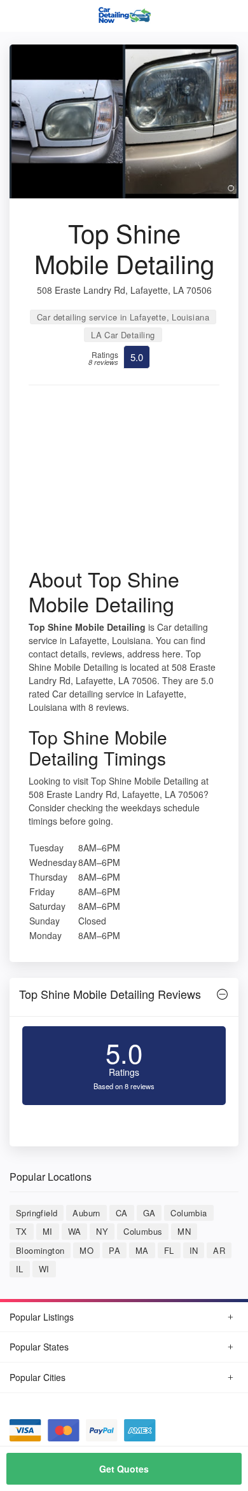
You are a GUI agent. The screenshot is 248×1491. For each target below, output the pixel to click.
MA (142, 1250)
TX (21, 1231)
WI (44, 1269)
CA (122, 1213)
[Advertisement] (124, 480)
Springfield (36, 1213)
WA (74, 1231)
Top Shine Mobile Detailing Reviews (110, 994)
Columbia (188, 1213)
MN (184, 1231)
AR (219, 1250)
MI (48, 1231)
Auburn (86, 1213)
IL (20, 1269)
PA (114, 1250)
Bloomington (40, 1250)
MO (86, 1250)
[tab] (124, 997)
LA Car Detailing (123, 335)
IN (193, 1250)
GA (149, 1213)
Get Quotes (124, 1468)
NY (102, 1231)
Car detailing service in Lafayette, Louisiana (123, 317)
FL (169, 1250)
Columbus (142, 1231)
